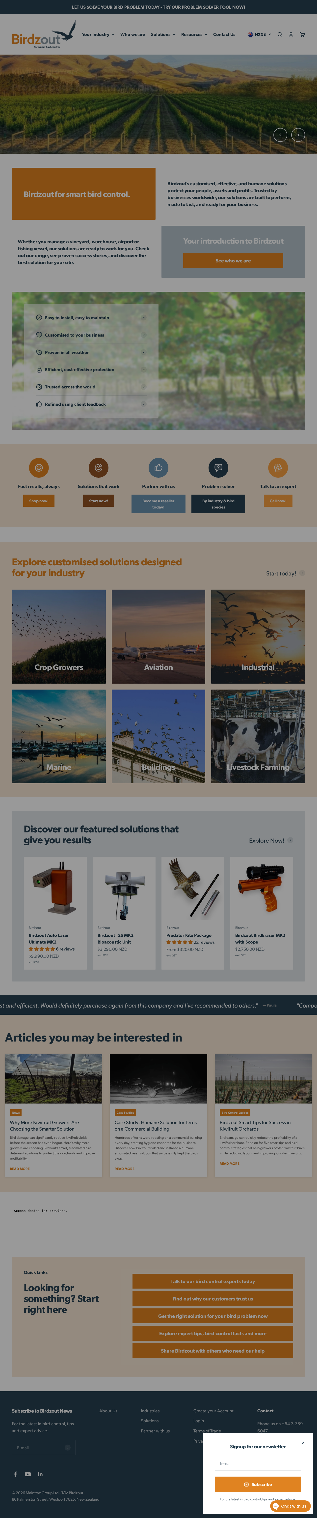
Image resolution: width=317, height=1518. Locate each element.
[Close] (302, 1443)
